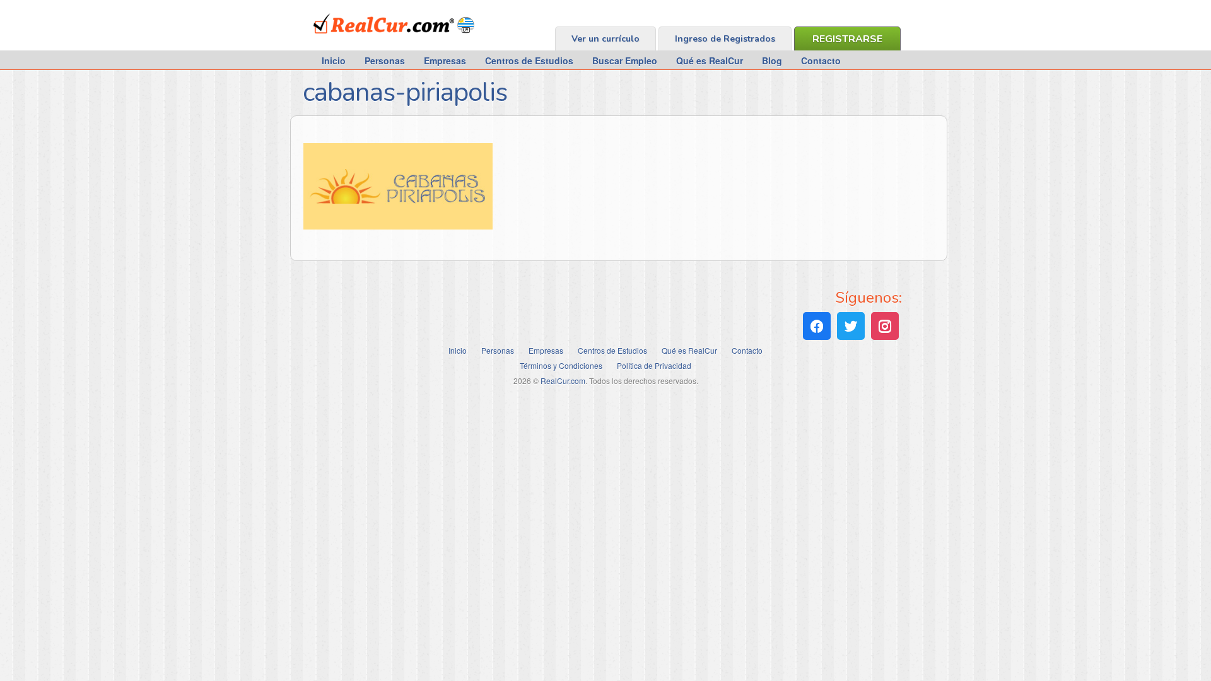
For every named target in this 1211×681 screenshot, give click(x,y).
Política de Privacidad (654, 365)
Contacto (821, 60)
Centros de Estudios (529, 60)
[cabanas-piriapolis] (398, 225)
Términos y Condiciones (561, 365)
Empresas (445, 60)
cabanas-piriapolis (405, 92)
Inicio (334, 60)
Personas (385, 60)
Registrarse (847, 39)
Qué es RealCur (709, 60)
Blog (772, 60)
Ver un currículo (605, 39)
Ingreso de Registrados (725, 39)
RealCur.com (365, 40)
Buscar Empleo (624, 60)
